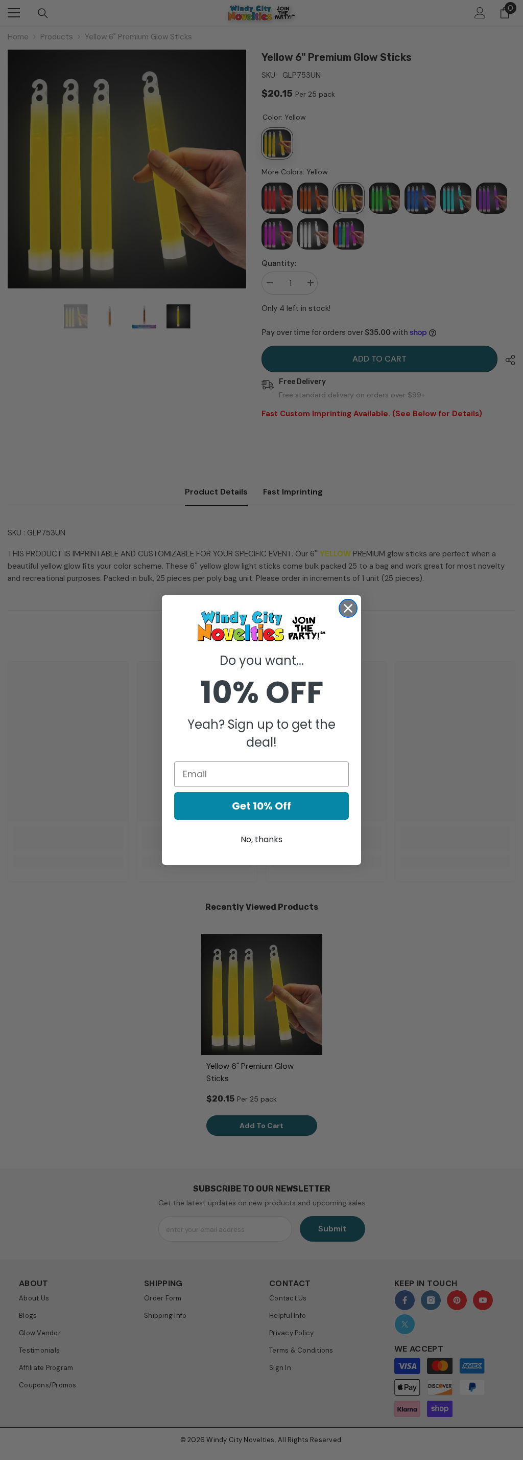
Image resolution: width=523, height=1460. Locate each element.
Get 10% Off (261, 806)
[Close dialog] (348, 608)
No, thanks (261, 839)
